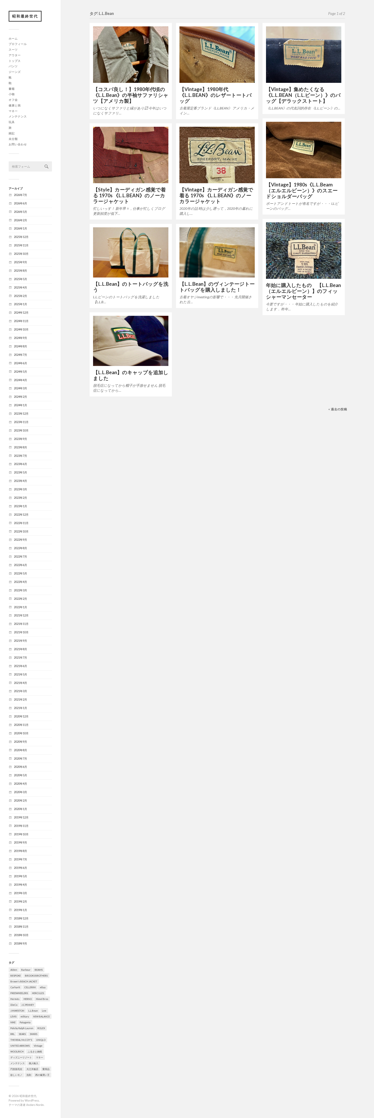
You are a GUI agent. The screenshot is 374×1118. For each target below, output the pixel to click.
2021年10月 (21, 632)
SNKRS (33, 1034)
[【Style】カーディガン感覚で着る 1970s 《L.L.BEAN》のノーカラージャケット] (130, 155)
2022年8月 (20, 548)
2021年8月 (20, 649)
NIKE (13, 1022)
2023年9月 (20, 439)
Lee (44, 1010)
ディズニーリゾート (21, 1057)
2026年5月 (20, 211)
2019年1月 (20, 910)
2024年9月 (20, 338)
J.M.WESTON (17, 1010)
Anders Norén (35, 1105)
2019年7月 (20, 859)
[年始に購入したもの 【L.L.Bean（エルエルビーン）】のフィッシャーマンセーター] (303, 250)
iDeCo (13, 1004)
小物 (12, 94)
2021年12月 (21, 615)
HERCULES (38, 993)
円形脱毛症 (16, 1069)
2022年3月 (20, 590)
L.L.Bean (33, 1010)
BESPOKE (15, 975)
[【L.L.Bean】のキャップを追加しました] (130, 341)
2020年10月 (21, 733)
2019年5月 (20, 876)
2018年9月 (20, 943)
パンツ (13, 66)
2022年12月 (21, 514)
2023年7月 (20, 455)
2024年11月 (21, 321)
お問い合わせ (18, 144)
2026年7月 (20, 195)
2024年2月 (20, 396)
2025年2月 (20, 296)
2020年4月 (20, 783)
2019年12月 (21, 817)
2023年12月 (21, 413)
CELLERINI (30, 987)
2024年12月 (21, 312)
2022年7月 (20, 556)
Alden (13, 969)
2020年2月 (20, 800)
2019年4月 (20, 884)
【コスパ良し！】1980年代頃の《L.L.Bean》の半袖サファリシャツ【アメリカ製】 (130, 95)
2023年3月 (20, 489)
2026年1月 (20, 228)
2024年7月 (20, 354)
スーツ (13, 49)
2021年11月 (21, 624)
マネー (13, 111)
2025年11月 (21, 245)
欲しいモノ (16, 1074)
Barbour (26, 969)
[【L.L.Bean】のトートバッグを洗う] (130, 252)
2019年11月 (21, 826)
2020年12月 (21, 716)
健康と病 (15, 105)
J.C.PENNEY (27, 1004)
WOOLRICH (17, 1051)
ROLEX (41, 1028)
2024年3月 (20, 388)
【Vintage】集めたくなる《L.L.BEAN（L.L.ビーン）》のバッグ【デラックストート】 (303, 95)
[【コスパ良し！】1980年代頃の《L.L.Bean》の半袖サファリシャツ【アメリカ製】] (130, 54)
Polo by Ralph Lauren (21, 1028)
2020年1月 (20, 809)
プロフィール (18, 44)
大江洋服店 (32, 1069)
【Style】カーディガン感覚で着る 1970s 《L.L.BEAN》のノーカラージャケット (129, 195)
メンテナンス (18, 116)
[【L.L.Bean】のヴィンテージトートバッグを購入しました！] (217, 252)
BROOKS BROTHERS (36, 975)
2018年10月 (21, 935)
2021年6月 (20, 666)
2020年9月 (20, 741)
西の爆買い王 (42, 1074)
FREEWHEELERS (19, 993)
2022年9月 (20, 539)
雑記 (12, 133)
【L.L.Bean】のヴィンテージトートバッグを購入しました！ (217, 287)
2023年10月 (21, 430)
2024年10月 (21, 329)
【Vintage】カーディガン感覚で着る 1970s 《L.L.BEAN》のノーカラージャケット (216, 195)
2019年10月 (21, 834)
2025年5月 (20, 279)
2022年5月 (20, 573)
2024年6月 (20, 363)
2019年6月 (20, 867)
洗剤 (28, 1074)
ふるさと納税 (35, 1051)
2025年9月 (20, 262)
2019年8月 (20, 851)
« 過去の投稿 (337, 409)
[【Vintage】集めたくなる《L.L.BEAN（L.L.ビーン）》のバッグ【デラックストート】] (303, 54)
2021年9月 (20, 640)
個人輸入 (33, 1063)
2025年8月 (20, 270)
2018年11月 (21, 926)
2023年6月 (20, 464)
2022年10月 (21, 531)
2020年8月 (20, 750)
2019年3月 (20, 893)
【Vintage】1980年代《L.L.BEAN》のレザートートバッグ (215, 95)
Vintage (38, 1045)
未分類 (13, 139)
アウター (15, 55)
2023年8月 (20, 447)
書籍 (12, 88)
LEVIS (13, 1016)
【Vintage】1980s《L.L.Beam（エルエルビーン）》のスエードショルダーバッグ (302, 190)
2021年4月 (20, 683)
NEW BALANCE (41, 1016)
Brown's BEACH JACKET (23, 981)
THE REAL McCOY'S (21, 1039)
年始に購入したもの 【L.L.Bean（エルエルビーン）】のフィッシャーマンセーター (303, 291)
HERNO (28, 999)
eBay (43, 987)
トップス (15, 61)
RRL (12, 1034)
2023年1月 (20, 506)
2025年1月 (20, 304)
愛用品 (46, 1069)
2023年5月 (20, 472)
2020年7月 (20, 758)
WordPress (32, 1100)
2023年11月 (21, 422)
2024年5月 (20, 371)
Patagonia (25, 1022)
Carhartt (15, 987)
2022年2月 (20, 598)
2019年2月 (20, 901)
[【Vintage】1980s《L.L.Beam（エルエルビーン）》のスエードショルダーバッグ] (303, 150)
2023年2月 (20, 497)
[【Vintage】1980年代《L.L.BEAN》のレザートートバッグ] (217, 54)
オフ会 (13, 99)
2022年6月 (20, 565)
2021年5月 (20, 674)
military (25, 1016)
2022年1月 (20, 607)
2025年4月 (20, 287)
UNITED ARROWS (20, 1045)
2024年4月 (20, 380)
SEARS (22, 1034)
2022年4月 (20, 582)
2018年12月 (21, 918)
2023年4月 (20, 481)
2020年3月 (20, 792)
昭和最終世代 (25, 16)
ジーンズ (15, 72)
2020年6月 (20, 766)
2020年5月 (20, 775)
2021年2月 (20, 699)
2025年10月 (21, 253)
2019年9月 (20, 842)
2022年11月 (21, 523)
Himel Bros (42, 999)
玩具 (12, 122)
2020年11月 (21, 725)
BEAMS (39, 969)
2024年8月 (20, 346)
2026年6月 (20, 203)
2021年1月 (20, 708)
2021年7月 (20, 657)
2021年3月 (20, 691)
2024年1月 (20, 405)
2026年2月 (20, 220)
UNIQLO (40, 1039)
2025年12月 (21, 237)
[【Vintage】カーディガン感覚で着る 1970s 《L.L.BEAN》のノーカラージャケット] (217, 155)
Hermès (14, 999)
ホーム (13, 38)
